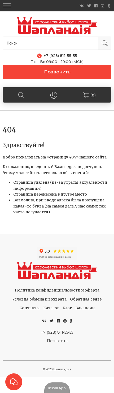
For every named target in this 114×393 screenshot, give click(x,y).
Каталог (51, 308)
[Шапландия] (57, 25)
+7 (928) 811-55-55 (57, 332)
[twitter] (89, 5)
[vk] (82, 5)
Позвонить (57, 71)
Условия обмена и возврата (39, 299)
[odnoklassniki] (109, 5)
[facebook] (96, 5)
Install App (57, 388)
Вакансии (85, 308)
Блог (67, 308)
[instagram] (102, 5)
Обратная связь (86, 299)
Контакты (29, 308)
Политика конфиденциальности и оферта (57, 290)
